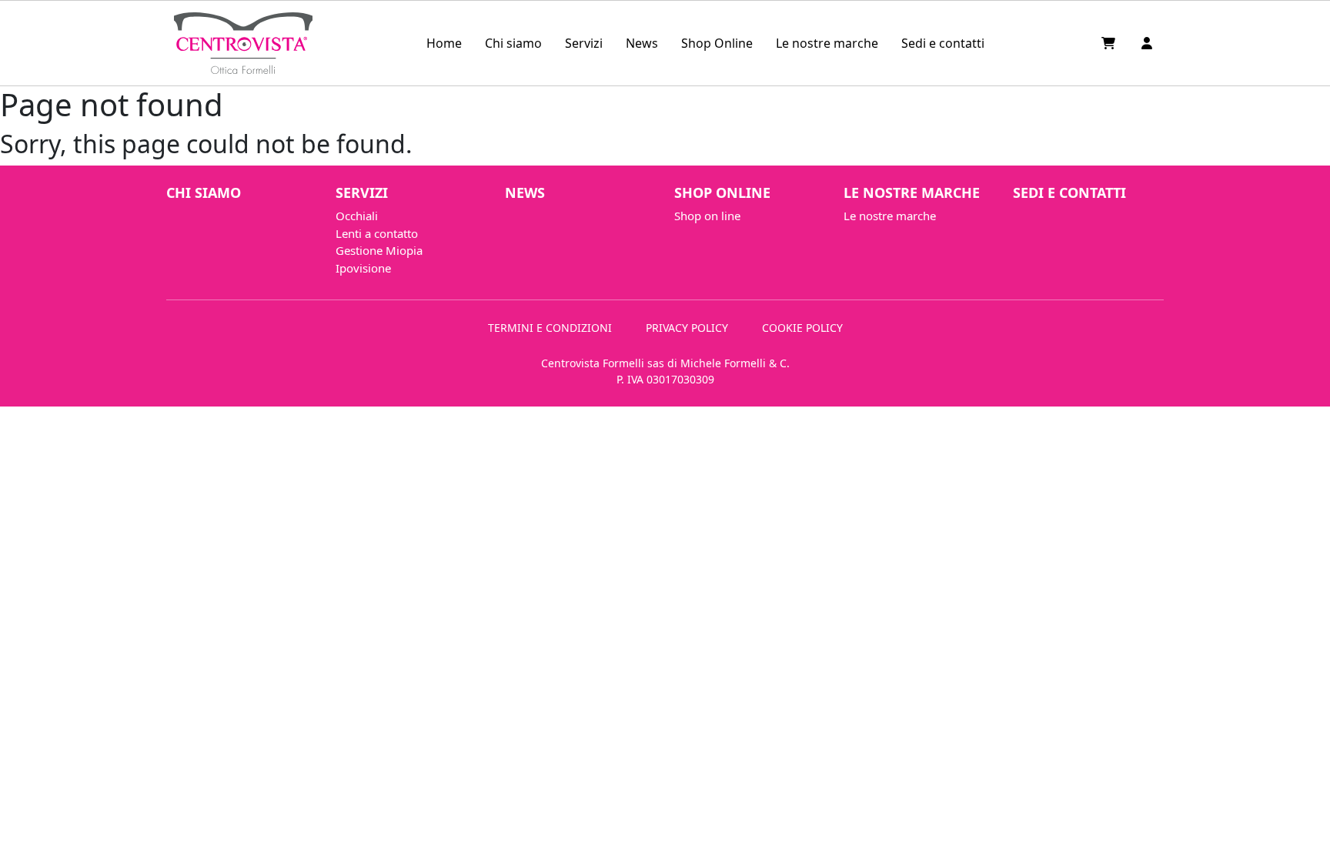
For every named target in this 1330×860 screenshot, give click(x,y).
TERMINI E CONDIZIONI (550, 327)
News (642, 43)
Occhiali (357, 215)
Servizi (584, 43)
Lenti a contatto (377, 233)
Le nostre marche (827, 43)
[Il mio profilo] (1147, 43)
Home (444, 43)
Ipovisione (363, 268)
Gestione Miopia (379, 250)
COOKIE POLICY (802, 327)
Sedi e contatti (942, 43)
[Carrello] (1110, 43)
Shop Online (717, 43)
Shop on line (707, 215)
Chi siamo (513, 43)
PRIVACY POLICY (687, 327)
